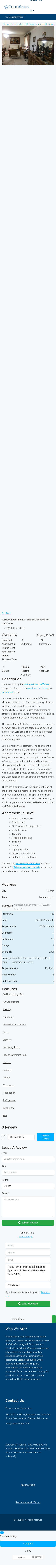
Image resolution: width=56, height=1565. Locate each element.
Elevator (7, 1039)
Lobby (6, 1077)
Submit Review (29, 1222)
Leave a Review (45, 1137)
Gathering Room (11, 1047)
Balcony (7, 1009)
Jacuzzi (7, 1062)
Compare (28, 1543)
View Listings (26, 1236)
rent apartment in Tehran (36, 684)
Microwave (8, 1085)
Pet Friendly (9, 1092)
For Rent (6, 613)
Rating (5, 1179)
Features (39, 24)
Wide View (8, 1108)
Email (4, 1153)
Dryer (6, 1032)
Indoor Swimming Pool (14, 1055)
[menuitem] (14, 16)
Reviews (49, 24)
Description (9, 24)
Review (5, 1193)
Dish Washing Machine (14, 1024)
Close (28, 1550)
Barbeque (8, 1017)
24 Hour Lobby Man (13, 994)
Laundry (7, 1070)
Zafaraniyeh (8, 692)
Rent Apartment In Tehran (28, 1502)
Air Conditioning (11, 1002)
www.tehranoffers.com (28, 863)
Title (4, 1166)
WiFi (5, 1115)
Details (30, 24)
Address (20, 24)
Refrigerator (9, 1100)
